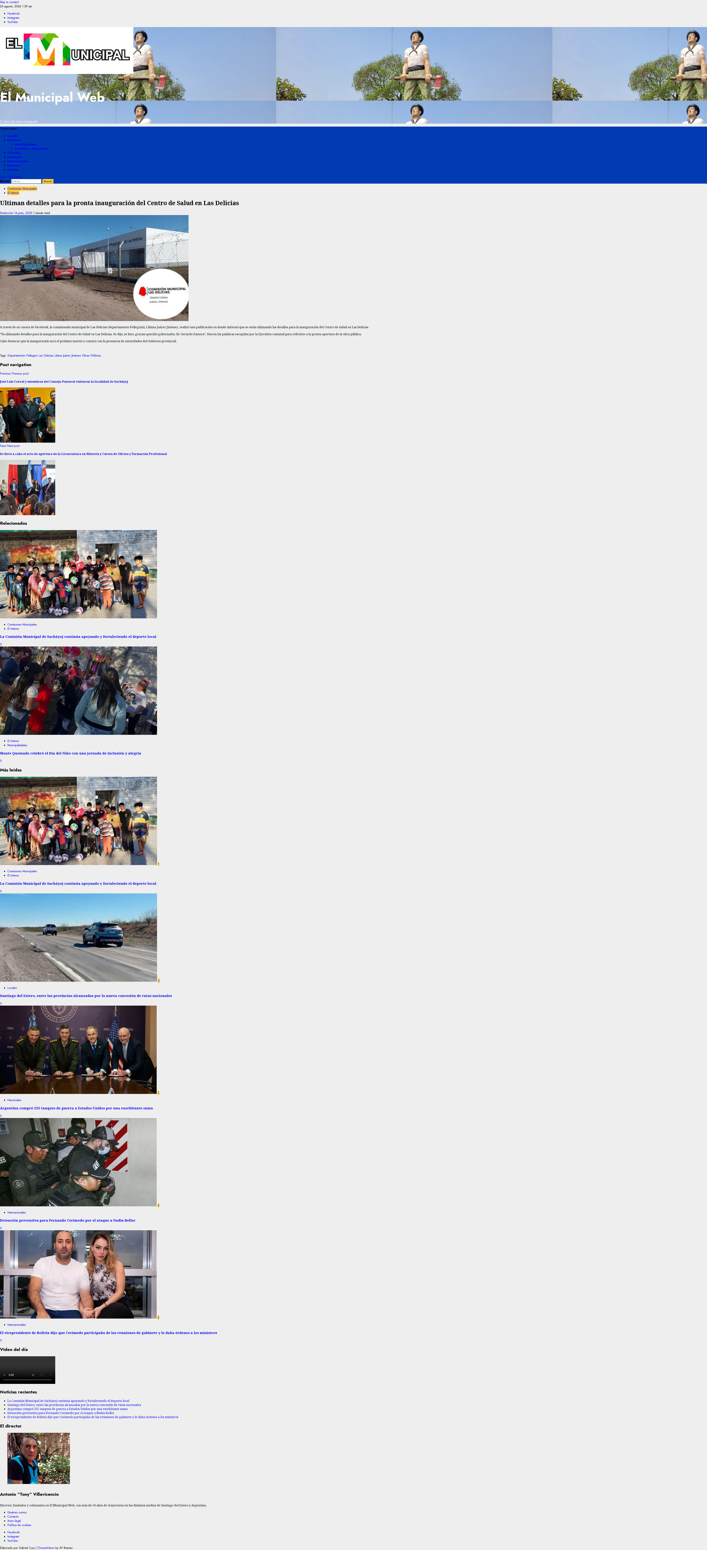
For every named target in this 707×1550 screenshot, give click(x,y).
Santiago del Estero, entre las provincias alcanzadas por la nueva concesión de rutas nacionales (86, 995)
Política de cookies (19, 1525)
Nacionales (15, 157)
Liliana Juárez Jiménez (67, 355)
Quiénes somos (17, 1512)
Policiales (13, 153)
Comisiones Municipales (31, 148)
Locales (12, 136)
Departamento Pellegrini (23, 355)
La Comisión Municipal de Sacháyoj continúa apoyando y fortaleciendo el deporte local (78, 636)
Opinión (12, 170)
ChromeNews (45, 1548)
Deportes (14, 165)
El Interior (14, 140)
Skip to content (9, 2)
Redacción (7, 213)
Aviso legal (14, 1521)
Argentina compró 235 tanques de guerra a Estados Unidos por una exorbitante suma (76, 1108)
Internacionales (18, 161)
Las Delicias (45, 355)
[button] (8, 129)
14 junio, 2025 (23, 213)
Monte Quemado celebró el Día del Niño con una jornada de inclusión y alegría (70, 753)
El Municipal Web (52, 97)
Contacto (13, 1516)
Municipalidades (26, 144)
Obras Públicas (91, 355)
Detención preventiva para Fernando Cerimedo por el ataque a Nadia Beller (68, 1220)
